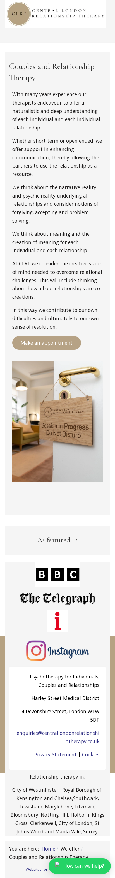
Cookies (90, 754)
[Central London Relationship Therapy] (55, 14)
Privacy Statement (55, 754)
